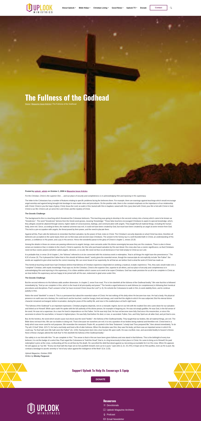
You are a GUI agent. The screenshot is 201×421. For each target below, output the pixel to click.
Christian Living (100, 8)
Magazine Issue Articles (41, 104)
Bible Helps (84, 8)
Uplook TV (131, 8)
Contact (158, 8)
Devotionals (113, 405)
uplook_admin (41, 191)
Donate (143, 8)
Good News (117, 8)
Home (27, 104)
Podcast (111, 414)
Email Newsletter (115, 419)
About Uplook (68, 8)
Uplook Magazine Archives (120, 410)
